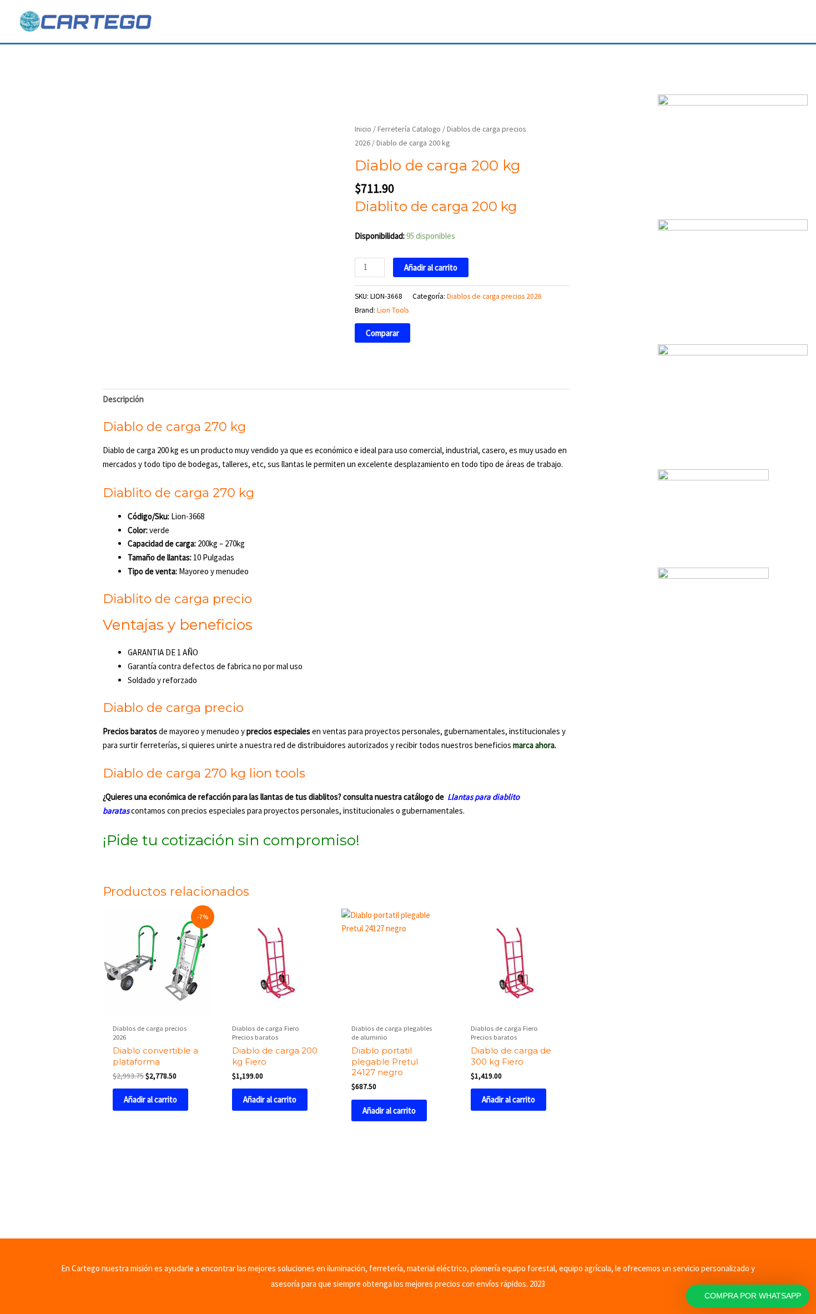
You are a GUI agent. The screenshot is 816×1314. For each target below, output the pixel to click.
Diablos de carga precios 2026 (494, 296)
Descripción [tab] (123, 399)
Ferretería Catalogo (409, 129)
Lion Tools (393, 310)
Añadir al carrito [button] (150, 1099)
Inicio (363, 129)
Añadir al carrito (430, 267)
